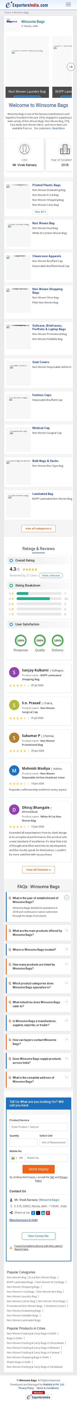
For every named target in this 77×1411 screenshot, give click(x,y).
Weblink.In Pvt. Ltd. (53, 1384)
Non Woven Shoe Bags (51, 1301)
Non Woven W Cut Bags (50, 1282)
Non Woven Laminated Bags (24, 1320)
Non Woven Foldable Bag (47, 339)
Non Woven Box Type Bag (47, 465)
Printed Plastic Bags (46, 185)
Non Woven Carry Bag (45, 205)
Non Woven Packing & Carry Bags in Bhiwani (33, 1347)
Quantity (14, 1135)
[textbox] (53, 1142)
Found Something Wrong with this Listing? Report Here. (38, 1248)
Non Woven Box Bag (49, 1291)
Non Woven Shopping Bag (48, 200)
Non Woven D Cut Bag (45, 195)
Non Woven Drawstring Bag (48, 190)
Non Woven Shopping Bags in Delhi (28, 1357)
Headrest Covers (56, 1306)
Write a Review (51, 575)
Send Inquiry (39, 1169)
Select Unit (45, 1135)
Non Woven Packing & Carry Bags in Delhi (31, 1333)
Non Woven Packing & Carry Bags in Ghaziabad (35, 1343)
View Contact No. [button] (38, 1236)
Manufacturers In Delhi (23, 1220)
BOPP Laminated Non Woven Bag (52, 498)
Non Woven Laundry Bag (27, 91)
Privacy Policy (26, 1388)
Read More (59, 128)
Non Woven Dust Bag (45, 228)
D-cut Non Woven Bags (42, 1277)
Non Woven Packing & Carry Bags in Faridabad (34, 1367)
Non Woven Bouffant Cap (47, 261)
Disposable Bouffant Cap (47, 400)
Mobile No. (15, 1151)
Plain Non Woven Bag (45, 302)
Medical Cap (41, 428)
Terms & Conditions (47, 1388)
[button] (33, 1213)
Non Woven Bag (43, 223)
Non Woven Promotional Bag (49, 334)
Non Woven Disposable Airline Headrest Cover (52, 367)
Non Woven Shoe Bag (45, 297)
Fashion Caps (41, 395)
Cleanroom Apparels (46, 256)
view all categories (37, 528)
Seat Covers (40, 362)
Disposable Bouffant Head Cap (50, 266)
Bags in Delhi (14, 1338)
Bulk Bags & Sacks (45, 461)
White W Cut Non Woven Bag (49, 233)
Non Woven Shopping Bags (47, 290)
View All (39, 211)
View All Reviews (37, 869)
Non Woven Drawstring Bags (24, 1310)
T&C (52, 1177)
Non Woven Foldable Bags (22, 1315)
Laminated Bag (42, 494)
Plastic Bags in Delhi (19, 1362)
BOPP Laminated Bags (20, 1282)
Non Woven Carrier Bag (21, 1301)
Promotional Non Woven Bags (25, 1306)
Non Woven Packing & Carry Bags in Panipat (33, 1352)
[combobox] (16, 1158)
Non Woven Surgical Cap (47, 433)
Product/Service (19, 1120)
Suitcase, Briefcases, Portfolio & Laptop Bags (49, 327)
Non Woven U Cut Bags (20, 1291)
